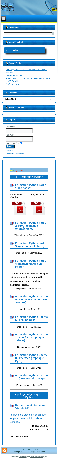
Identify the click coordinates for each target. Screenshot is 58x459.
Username (10, 127)
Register (9, 151)
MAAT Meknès (12, 84)
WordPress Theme (36, 457)
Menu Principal (12, 50)
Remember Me (12, 143)
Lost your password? (15, 154)
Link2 (29, 449)
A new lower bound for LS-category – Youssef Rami (28, 78)
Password (10, 135)
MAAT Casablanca (14, 81)
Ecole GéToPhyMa (14, 75)
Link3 (35, 449)
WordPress (23, 457)
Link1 (23, 449)
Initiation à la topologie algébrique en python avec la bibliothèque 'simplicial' (28, 418)
